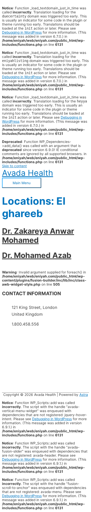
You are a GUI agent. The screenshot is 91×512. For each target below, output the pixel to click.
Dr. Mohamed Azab (36, 255)
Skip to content (14, 166)
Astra (83, 395)
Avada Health (27, 173)
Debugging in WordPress (22, 32)
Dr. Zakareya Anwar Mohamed (38, 235)
